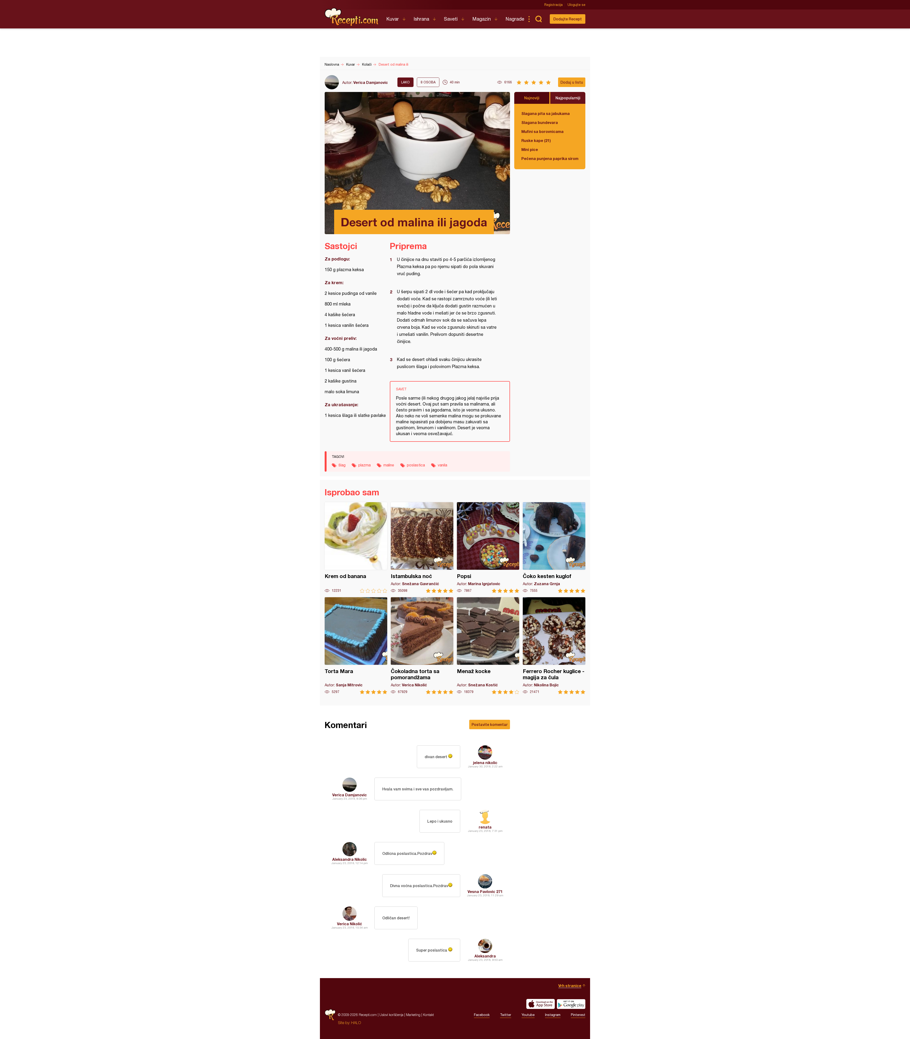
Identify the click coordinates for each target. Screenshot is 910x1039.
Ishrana (421, 19)
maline (388, 465)
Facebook (482, 1015)
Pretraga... (538, 19)
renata (485, 827)
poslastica (416, 465)
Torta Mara (356, 645)
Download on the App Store (540, 1004)
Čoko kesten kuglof (554, 547)
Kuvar (392, 19)
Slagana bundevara (539, 122)
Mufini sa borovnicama (542, 131)
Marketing (413, 1015)
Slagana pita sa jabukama (545, 113)
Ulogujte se (576, 5)
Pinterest (578, 1015)
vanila (442, 465)
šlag (342, 465)
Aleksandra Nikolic (349, 859)
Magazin (481, 19)
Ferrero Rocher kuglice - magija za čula (554, 645)
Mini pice (529, 149)
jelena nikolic (485, 762)
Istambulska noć (422, 547)
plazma (364, 465)
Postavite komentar (490, 724)
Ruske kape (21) (536, 140)
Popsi (488, 547)
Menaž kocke (488, 645)
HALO (356, 1023)
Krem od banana (356, 547)
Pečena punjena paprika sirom (549, 158)
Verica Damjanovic (370, 82)
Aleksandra (485, 956)
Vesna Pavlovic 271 (485, 891)
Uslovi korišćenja (391, 1015)
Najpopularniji (567, 98)
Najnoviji (531, 98)
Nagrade (514, 19)
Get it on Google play (571, 1004)
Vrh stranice (569, 985)
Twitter (505, 1015)
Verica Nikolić (349, 923)
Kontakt (428, 1015)
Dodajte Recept (567, 19)
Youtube (528, 1015)
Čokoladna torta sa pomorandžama (422, 645)
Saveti (451, 19)
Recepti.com (352, 17)
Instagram (552, 1015)
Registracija (553, 5)
